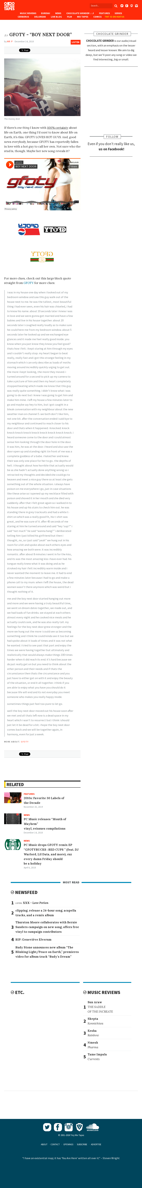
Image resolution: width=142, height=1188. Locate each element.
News (58, 13)
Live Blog (56, 16)
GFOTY (29, 283)
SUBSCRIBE (82, 1144)
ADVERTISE (96, 1144)
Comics (97, 16)
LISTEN (75, 42)
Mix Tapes (82, 16)
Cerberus (23, 16)
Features (104, 13)
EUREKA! (45, 13)
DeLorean (40, 16)
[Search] (115, 5)
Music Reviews (28, 13)
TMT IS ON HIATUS (114, 16)
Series (118, 13)
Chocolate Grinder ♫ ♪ (80, 13)
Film (69, 16)
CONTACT (55, 1144)
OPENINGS (68, 1144)
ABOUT (44, 1144)
